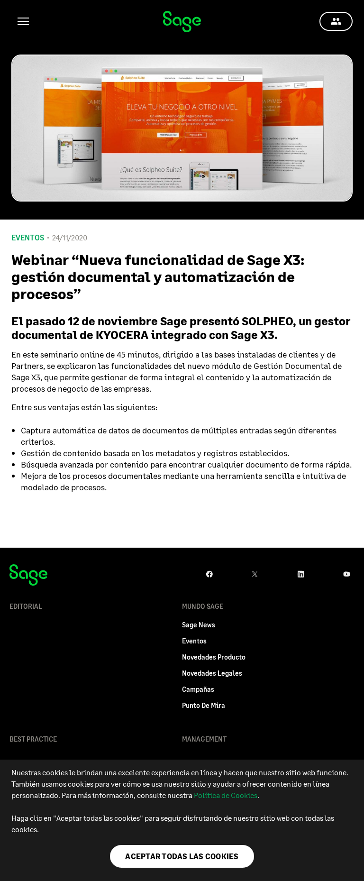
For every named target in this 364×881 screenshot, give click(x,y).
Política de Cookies (225, 794)
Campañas (198, 689)
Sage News (198, 625)
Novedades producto (214, 657)
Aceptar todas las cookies (181, 856)
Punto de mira (203, 705)
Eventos (27, 237)
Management (204, 739)
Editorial (25, 606)
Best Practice (33, 739)
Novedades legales (212, 673)
